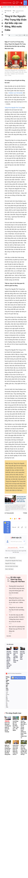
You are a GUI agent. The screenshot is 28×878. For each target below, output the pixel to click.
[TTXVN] (6, 34)
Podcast (4, 2)
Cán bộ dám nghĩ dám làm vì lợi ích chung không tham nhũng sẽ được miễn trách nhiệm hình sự (24, 729)
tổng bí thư (12, 557)
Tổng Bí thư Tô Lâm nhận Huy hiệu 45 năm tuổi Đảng (16, 609)
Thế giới (20, 6)
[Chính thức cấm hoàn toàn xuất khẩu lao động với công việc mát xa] (16, 742)
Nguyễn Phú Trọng (10, 563)
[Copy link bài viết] (22, 527)
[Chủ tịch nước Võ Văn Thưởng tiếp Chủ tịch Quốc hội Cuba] (15, 648)
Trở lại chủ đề (8, 11)
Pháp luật (24, 6)
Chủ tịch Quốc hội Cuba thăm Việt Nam (22, 655)
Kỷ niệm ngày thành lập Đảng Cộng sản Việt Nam (18, 579)
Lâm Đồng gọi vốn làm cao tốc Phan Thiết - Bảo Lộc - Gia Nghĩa (16, 725)
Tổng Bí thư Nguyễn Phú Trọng (13, 560)
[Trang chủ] (1, 7)
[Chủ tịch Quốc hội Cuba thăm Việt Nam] (22, 648)
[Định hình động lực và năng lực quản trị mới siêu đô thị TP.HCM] (8, 718)
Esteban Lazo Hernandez (16, 93)
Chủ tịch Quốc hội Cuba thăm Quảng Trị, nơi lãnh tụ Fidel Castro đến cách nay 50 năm (9, 660)
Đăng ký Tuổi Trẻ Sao (25, 3)
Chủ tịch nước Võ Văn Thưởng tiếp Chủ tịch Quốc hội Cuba (15, 657)
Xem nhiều (9, 6)
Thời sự (16, 6)
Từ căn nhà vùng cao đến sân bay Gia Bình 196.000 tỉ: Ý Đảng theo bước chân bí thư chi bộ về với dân (17, 618)
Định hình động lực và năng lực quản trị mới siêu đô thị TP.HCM (8, 727)
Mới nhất (5, 6)
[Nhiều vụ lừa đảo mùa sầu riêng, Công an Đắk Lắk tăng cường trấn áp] (24, 742)
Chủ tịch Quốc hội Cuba (11, 566)
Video (13, 6)
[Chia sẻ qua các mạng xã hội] (25, 527)
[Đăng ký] (18, 677)
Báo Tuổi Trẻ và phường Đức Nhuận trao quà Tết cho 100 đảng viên (17, 629)
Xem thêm (9, 636)
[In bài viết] (2, 35)
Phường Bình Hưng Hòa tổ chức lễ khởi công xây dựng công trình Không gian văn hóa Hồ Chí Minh (16, 589)
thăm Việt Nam (9, 569)
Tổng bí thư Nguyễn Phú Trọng (13, 107)
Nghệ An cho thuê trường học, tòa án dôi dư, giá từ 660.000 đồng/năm (8, 750)
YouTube (9, 2)
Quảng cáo (17, 3)
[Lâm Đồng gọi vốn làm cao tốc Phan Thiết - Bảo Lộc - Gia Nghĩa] (16, 718)
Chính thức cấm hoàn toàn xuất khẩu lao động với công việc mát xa (16, 750)
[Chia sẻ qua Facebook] (18, 527)
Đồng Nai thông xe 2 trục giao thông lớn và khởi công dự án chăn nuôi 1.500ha (16, 600)
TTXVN (25, 513)
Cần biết (14, 3)
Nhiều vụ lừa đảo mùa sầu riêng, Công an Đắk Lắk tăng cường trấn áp (24, 750)
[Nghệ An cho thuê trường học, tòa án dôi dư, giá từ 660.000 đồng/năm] (8, 742)
